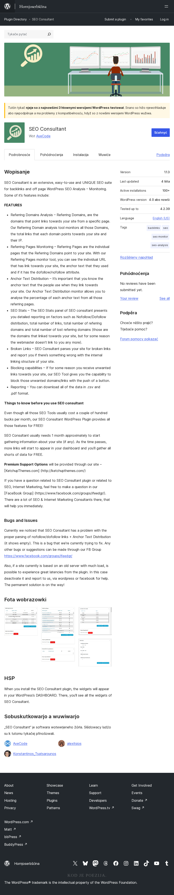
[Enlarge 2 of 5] (69, 613)
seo (165, 227)
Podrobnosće (19, 155)
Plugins (52, 800)
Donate (139, 800)
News (8, 793)
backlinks (154, 227)
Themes (53, 793)
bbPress (12, 837)
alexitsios (74, 743)
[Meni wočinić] (167, 6)
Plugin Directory (15, 19)
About (9, 785)
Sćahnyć (160, 132)
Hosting (10, 800)
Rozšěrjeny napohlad (136, 257)
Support (95, 793)
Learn (93, 785)
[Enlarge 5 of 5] (106, 644)
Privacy (10, 808)
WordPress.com (18, 822)
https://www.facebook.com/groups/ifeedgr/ (38, 556)
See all (165, 298)
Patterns (53, 808)
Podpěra (163, 155)
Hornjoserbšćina (26, 863)
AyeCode (43, 136)
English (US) (161, 218)
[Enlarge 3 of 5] (69, 653)
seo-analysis (160, 245)
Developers (98, 800)
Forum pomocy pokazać (139, 339)
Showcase (55, 785)
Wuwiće (104, 155)
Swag (138, 808)
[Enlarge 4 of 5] (106, 613)
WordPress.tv (101, 808)
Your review (129, 298)
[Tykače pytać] (49, 34)
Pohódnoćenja (51, 155)
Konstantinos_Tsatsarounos (34, 754)
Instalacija (80, 155)
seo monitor (160, 236)
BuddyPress (15, 844)
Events (137, 793)
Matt (10, 829)
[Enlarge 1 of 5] (32, 613)
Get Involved (142, 785)
